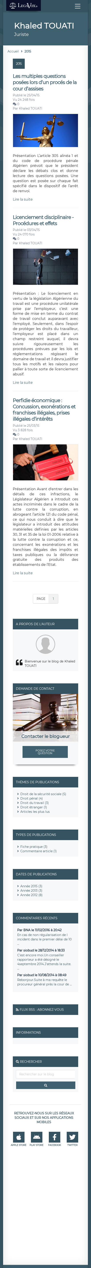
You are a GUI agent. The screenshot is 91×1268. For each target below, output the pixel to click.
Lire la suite (23, 199)
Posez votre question (45, 752)
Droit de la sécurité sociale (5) (43, 794)
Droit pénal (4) (31, 798)
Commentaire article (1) (38, 851)
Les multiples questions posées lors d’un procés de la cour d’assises (45, 82)
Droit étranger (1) (33, 807)
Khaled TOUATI (30, 108)
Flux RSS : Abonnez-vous (42, 1010)
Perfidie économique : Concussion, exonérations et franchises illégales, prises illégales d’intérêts (44, 409)
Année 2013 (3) (31, 891)
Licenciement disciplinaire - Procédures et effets (43, 220)
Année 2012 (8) (31, 895)
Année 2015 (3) (31, 886)
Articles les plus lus (35, 812)
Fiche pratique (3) (33, 847)
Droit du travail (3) (34, 803)
